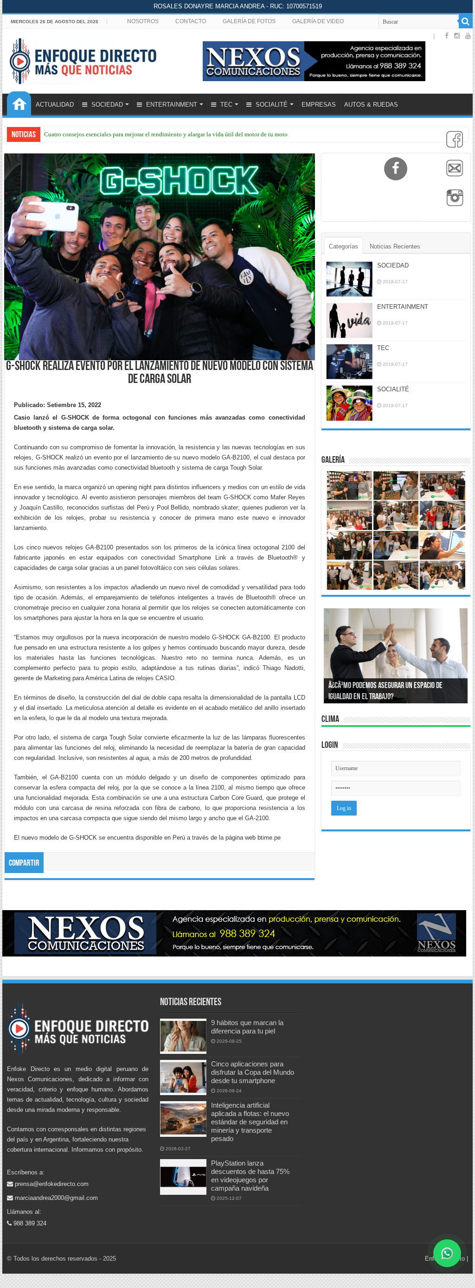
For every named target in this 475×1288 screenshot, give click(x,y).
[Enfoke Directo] (82, 59)
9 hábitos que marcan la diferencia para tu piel (247, 1027)
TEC (225, 104)
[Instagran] (452, 203)
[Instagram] (457, 35)
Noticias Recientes (395, 246)
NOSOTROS (143, 21)
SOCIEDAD (106, 104)
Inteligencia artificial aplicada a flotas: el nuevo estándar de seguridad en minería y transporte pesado (250, 1121)
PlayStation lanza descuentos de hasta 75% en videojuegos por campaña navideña (250, 1175)
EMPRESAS (319, 104)
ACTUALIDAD (55, 104)
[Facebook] (452, 144)
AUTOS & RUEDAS (371, 104)
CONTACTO (190, 21)
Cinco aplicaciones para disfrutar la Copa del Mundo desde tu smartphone (252, 1072)
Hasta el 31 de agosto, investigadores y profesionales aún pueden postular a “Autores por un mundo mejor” (178, 134)
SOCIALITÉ (271, 104)
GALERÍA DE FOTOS (249, 21)
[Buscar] (466, 21)
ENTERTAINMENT (170, 104)
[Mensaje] (452, 173)
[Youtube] (468, 35)
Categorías (343, 246)
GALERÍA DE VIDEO (318, 21)
